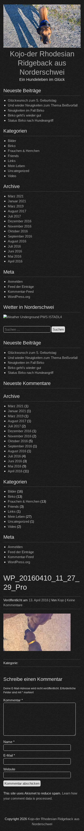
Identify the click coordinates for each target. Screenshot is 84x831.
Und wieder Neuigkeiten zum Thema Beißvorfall (43, 105)
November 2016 (19, 226)
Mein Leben (16, 166)
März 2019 (16, 206)
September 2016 (20, 236)
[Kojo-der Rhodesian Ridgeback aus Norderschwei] (42, 46)
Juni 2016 (15, 251)
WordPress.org (19, 297)
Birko (11, 146)
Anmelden (15, 281)
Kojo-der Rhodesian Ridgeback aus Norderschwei (42, 63)
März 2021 (16, 196)
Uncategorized (18, 171)
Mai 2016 (14, 256)
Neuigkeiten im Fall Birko (26, 110)
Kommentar (13, 700)
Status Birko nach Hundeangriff (30, 120)
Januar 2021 (17, 201)
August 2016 (17, 241)
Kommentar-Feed (21, 291)
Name (9, 742)
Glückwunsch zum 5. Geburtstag (32, 100)
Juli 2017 (14, 216)
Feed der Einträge (21, 287)
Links (12, 161)
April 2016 (15, 261)
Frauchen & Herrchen (23, 151)
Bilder (12, 141)
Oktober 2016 (18, 231)
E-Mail (9, 755)
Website (9, 769)
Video (12, 176)
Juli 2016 (14, 246)
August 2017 (17, 211)
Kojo (61, 600)
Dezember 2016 (19, 221)
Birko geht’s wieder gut (24, 115)
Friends (13, 156)
